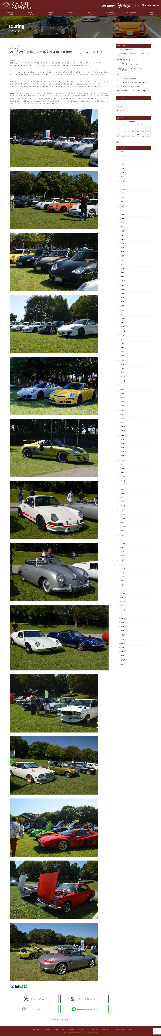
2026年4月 (121, 168)
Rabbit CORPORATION (17, 5)
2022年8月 (121, 343)
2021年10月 (121, 385)
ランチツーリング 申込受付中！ (127, 78)
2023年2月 (121, 318)
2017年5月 (120, 522)
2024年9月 (121, 243)
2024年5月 (121, 256)
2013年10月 (121, 572)
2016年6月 (120, 535)
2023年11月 (121, 281)
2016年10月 (121, 527)
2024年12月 (121, 231)
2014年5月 (121, 564)
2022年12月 (121, 327)
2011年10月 (121, 602)
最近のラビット (122, 74)
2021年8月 (120, 393)
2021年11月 (121, 381)
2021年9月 (120, 389)
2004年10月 (121, 660)
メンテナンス (121, 110)
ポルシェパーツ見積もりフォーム (87, 999)
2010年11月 (121, 610)
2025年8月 (121, 197)
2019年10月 (121, 485)
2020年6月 (121, 452)
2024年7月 (121, 252)
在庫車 (56, 1030)
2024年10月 (121, 239)
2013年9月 (121, 577)
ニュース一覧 (47, 1030)
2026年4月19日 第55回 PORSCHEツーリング (133, 82)
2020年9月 (121, 439)
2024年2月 (121, 268)
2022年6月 (121, 352)
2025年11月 (121, 185)
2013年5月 (121, 585)
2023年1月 (121, 322)
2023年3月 (121, 314)
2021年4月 (121, 410)
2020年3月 (121, 464)
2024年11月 (121, 235)
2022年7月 (121, 347)
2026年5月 (121, 164)
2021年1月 (120, 422)
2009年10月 (121, 618)
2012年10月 (121, 593)
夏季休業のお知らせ (123, 60)
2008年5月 (121, 631)
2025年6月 (121, 206)
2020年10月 (121, 435)
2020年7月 (121, 447)
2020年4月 (121, 460)
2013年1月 (120, 589)
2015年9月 (120, 547)
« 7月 (117, 142)
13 (133, 131)
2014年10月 (121, 556)
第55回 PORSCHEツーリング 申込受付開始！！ (133, 91)
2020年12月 (121, 427)
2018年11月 (121, 506)
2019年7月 (120, 497)
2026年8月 (121, 152)
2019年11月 (121, 481)
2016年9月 (120, 531)
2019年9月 (120, 489)
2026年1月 (120, 177)
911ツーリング (122, 102)
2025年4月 (121, 214)
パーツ (64, 1030)
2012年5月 (120, 597)
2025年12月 (121, 181)
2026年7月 (121, 156)
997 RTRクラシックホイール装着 (128, 86)
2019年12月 (121, 477)
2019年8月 (120, 493)
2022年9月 (121, 339)
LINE (138, 5)
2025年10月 (121, 189)
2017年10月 (121, 518)
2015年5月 (120, 552)
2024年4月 (121, 260)
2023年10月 (121, 285)
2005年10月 (121, 651)
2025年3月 (121, 218)
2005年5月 (121, 656)
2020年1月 (121, 472)
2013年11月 (121, 568)
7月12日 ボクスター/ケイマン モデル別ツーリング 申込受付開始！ (133, 69)
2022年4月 (121, 360)
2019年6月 (120, 502)
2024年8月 (121, 247)
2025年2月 (121, 222)
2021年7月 (120, 397)
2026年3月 (121, 173)
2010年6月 (121, 614)
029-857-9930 (152, 5)
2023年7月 (121, 297)
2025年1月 (120, 227)
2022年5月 (121, 356)
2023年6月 (121, 302)
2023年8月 (121, 293)
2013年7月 (121, 581)
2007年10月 (121, 635)
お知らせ (120, 106)
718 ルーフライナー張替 (125, 49)
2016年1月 (120, 539)
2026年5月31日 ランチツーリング (128, 64)
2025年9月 (121, 193)
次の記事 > (64, 1019)
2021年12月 (121, 377)
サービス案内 (35, 1030)
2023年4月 (121, 310)
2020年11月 (121, 431)
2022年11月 (121, 331)
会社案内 (71, 1030)
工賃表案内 (105, 1030)
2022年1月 (120, 372)
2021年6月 (120, 402)
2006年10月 (121, 643)
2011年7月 (120, 606)
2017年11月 (121, 514)
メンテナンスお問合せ (37, 999)
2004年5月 (121, 664)
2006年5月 (121, 647)
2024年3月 (121, 264)
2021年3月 (121, 414)
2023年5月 (121, 306)
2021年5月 (120, 406)
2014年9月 (121, 560)
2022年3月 (121, 364)
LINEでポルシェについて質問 (87, 1009)
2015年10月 (121, 543)
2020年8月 (121, 443)
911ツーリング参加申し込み (37, 1009)
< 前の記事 (54, 1019)
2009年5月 (121, 622)
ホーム (130, 1030)
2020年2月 (121, 468)
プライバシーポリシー (118, 1030)
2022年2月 (121, 368)
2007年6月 (121, 639)
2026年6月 (121, 160)
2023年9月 (121, 289)
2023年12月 (121, 277)
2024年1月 (121, 272)
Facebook (134, 5)
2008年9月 (121, 626)
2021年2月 (120, 418)
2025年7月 (121, 202)
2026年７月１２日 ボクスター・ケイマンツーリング (133, 54)
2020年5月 (121, 456)
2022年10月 (121, 335)
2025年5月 (121, 210)
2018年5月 (120, 510)
